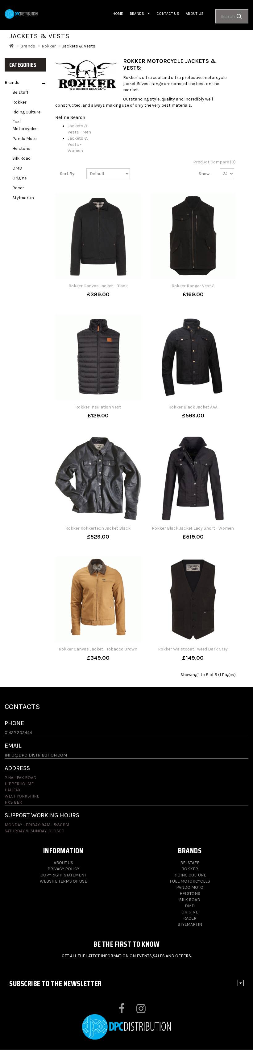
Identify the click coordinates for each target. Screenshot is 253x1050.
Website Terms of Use (63, 881)
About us (195, 13)
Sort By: (67, 173)
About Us (63, 862)
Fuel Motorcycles (25, 125)
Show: (204, 173)
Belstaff (20, 92)
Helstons (21, 148)
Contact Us (167, 13)
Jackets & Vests (78, 46)
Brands (27, 46)
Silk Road (21, 158)
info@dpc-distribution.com (36, 755)
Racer (18, 188)
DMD (17, 168)
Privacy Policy (63, 869)
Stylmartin (23, 197)
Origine (19, 178)
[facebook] (116, 1011)
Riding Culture (26, 112)
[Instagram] (136, 1011)
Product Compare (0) (214, 162)
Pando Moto (24, 138)
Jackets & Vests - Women (78, 144)
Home (118, 13)
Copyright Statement (63, 875)
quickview (98, 294)
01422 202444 (18, 732)
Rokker (49, 46)
